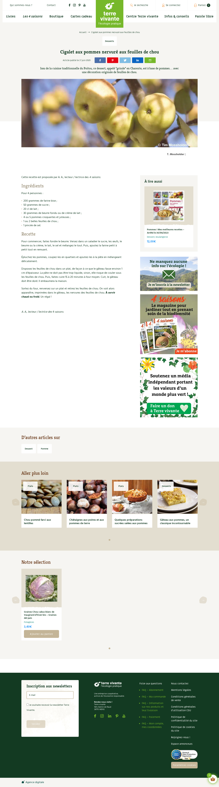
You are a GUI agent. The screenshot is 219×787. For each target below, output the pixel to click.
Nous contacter (179, 683)
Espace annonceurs (181, 743)
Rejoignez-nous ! (180, 737)
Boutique (56, 16)
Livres (10, 16)
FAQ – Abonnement (152, 690)
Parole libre (204, 16)
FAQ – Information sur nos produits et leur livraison (153, 707)
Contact (51, 5)
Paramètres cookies (184, 765)
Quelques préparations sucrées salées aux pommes (131, 522)
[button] (109, 540)
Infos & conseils (176, 16)
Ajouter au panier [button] (41, 634)
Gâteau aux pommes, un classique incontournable (175, 522)
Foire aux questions (150, 683)
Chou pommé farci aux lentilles (37, 522)
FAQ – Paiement (151, 717)
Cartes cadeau (81, 16)
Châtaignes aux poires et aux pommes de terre (86, 522)
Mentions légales (181, 690)
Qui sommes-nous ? (21, 5)
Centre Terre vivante (142, 16)
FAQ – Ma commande (154, 696)
